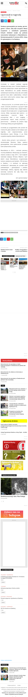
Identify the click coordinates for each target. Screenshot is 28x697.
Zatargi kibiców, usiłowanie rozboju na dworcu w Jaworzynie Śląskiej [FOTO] (17, 405)
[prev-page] (13, 272)
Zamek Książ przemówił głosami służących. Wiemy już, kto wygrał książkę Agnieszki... (17, 669)
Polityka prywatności (12, 685)
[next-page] (15, 272)
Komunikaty (7, 360)
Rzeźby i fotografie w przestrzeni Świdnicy (21, 250)
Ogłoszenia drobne (10, 421)
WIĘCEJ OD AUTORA (20, 256)
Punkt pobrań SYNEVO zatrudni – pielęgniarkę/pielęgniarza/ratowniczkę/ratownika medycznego (14, 426)
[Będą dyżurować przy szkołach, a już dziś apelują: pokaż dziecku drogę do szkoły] (4, 391)
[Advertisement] (14, 216)
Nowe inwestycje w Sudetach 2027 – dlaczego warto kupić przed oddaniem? (23, 267)
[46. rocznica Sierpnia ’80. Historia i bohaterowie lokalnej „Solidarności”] (5, 261)
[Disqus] (14, 293)
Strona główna (3, 10)
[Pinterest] (9, 20)
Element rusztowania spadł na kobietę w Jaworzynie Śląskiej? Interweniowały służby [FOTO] (17, 398)
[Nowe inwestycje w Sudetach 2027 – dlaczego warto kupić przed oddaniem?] (23, 261)
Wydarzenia (9, 10)
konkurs (6, 232)
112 (3, 385)
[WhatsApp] (12, 20)
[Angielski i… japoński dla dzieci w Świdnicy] (14, 261)
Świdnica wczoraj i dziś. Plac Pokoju (13, 496)
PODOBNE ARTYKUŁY (8, 256)
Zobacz (3, 582)
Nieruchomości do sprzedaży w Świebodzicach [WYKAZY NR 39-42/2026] (13, 379)
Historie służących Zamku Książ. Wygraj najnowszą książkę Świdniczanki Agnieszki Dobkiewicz (17, 677)
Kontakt (19, 685)
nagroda (11, 232)
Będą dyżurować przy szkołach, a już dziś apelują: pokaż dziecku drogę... (17, 390)
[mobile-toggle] (2, 3)
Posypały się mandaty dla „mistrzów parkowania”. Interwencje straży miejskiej (16, 413)
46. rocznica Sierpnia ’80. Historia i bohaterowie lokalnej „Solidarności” (3, 267)
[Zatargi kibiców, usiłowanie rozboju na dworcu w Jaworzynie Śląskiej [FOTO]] (4, 406)
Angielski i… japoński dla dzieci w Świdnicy (13, 266)
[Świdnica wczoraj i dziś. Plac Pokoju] (14, 486)
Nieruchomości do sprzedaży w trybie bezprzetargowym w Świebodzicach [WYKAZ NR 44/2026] (13, 365)
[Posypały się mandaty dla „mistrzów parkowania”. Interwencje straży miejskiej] (4, 413)
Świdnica (15, 232)
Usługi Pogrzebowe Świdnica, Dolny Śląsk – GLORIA (14, 432)
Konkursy (4, 665)
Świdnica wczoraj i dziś (9, 475)
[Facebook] (2, 20)
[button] (25, 3)
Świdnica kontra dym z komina (7, 250)
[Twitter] (5, 20)
